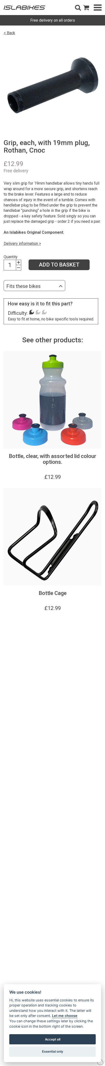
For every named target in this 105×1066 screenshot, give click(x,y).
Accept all (52, 1039)
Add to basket (59, 265)
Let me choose (64, 1016)
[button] (78, 7)
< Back (9, 33)
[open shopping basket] (86, 7)
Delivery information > (22, 243)
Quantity (11, 257)
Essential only (52, 1051)
